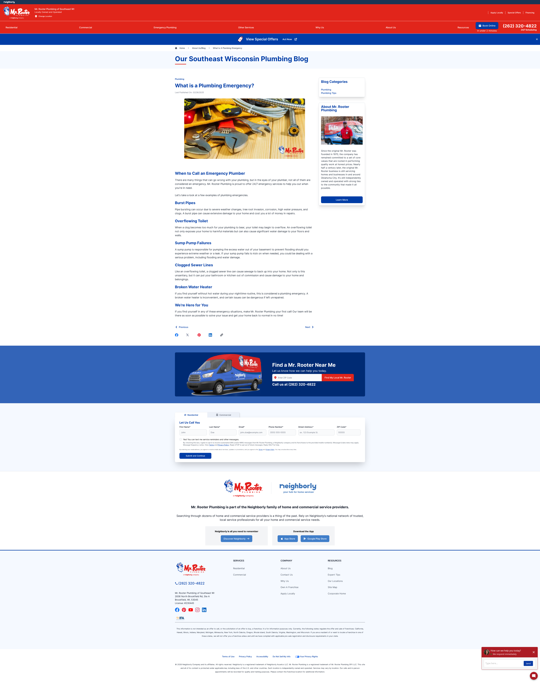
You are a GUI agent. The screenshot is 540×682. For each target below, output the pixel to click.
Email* (242, 427)
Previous (183, 327)
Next (307, 327)
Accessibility (262, 656)
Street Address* (305, 427)
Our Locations (335, 581)
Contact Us (287, 574)
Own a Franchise (289, 587)
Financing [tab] (530, 12)
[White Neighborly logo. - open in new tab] (9, 2)
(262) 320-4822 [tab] (520, 25)
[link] (222, 335)
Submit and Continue (195, 456)
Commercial (225, 415)
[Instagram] (197, 610)
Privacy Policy (223, 445)
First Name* (184, 427)
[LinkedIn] (204, 610)
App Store (289, 538)
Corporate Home (337, 593)
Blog (330, 568)
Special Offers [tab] (514, 12)
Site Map (332, 587)
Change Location (45, 16)
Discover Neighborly (235, 538)
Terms (211, 445)
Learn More (342, 199)
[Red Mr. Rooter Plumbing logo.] (199, 568)
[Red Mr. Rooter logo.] (243, 488)
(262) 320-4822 (302, 384)
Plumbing (179, 79)
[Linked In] (211, 335)
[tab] (165, 27)
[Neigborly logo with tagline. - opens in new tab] (298, 488)
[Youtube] (190, 610)
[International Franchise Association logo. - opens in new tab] (180, 618)
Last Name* (214, 427)
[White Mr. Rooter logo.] (16, 12)
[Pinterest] (199, 335)
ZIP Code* (341, 427)
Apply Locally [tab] (496, 12)
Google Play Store (317, 538)
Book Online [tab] (488, 25)
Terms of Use (228, 656)
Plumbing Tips (328, 93)
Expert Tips (334, 574)
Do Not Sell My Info (281, 656)
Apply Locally (288, 593)
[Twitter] (188, 335)
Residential (192, 415)
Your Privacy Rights (309, 656)
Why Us (285, 581)
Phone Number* (276, 427)
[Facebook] (177, 335)
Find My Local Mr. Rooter (338, 377)
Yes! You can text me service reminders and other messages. (211, 439)
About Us (286, 568)
